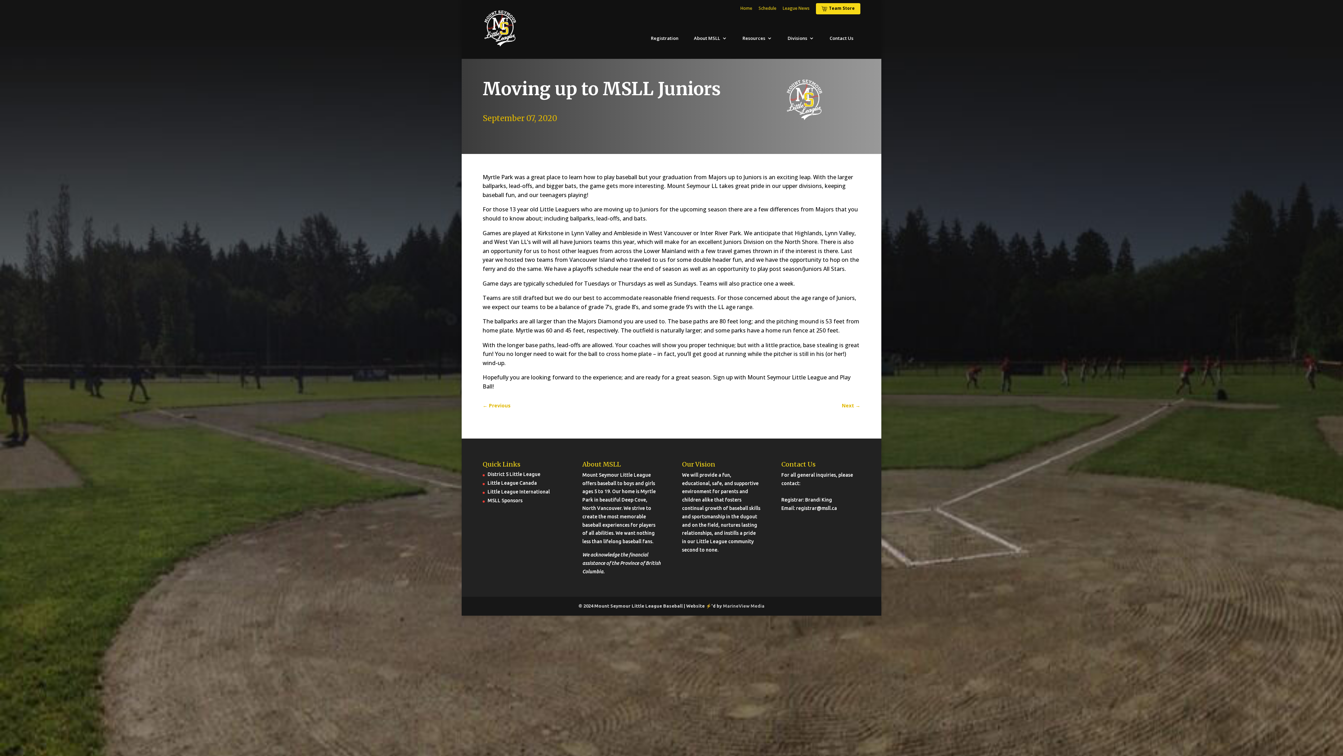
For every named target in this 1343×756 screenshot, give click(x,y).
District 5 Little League (514, 474)
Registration (664, 38)
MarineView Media (744, 605)
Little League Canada (512, 483)
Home (746, 8)
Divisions (797, 38)
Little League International (519, 492)
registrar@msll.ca (816, 508)
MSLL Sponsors (505, 500)
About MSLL (707, 38)
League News (796, 8)
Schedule (767, 8)
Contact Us (841, 38)
